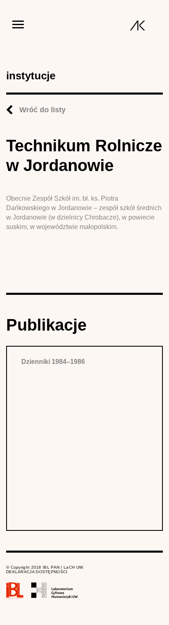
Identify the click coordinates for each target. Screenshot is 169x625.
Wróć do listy (42, 110)
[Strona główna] (137, 25)
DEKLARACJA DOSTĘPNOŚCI (37, 571)
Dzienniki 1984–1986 (53, 361)
